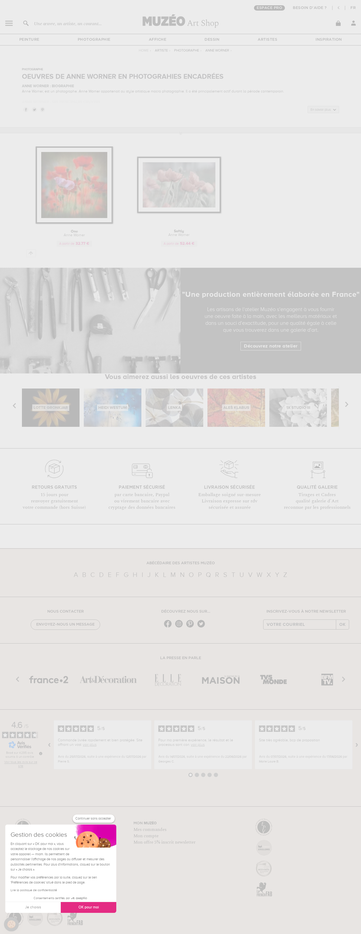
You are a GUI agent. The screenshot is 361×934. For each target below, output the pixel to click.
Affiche (157, 39)
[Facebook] (169, 627)
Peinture (29, 39)
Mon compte (146, 836)
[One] (74, 222)
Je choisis (33, 907)
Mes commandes (149, 829)
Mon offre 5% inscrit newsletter (164, 842)
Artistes (267, 39)
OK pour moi (88, 907)
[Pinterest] (191, 627)
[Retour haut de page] (31, 253)
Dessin (212, 39)
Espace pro (269, 8)
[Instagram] (180, 627)
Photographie (94, 39)
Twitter (34, 109)
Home (144, 50)
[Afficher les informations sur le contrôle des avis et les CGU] (41, 753)
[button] (11, 924)
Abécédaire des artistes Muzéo (180, 563)
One (74, 233)
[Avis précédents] (49, 744)
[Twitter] (202, 627)
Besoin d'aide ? (310, 8)
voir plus (89, 745)
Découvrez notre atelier (271, 346)
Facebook (25, 109)
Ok (342, 624)
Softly (178, 233)
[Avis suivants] (356, 744)
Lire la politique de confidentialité (34, 890)
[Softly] (179, 212)
